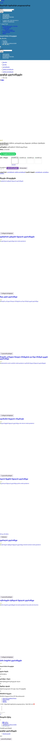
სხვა (5, 33)
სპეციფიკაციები (6, 733)
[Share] (1, 712)
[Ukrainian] (6, 38)
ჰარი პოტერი (6, 14)
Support (4, 700)
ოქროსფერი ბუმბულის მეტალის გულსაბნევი (17, 600)
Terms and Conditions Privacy (9, 698)
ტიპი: (4, 157)
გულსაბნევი (46, 172)
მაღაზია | (5, 40)
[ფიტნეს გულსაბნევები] (2, 80)
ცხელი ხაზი (7, 20)
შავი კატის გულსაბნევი (8, 297)
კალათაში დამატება (13, 168)
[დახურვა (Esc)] (0, 712)
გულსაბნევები (6, 15)
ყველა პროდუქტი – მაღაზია (10, 26)
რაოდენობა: (3, 167)
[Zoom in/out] (4, 712)
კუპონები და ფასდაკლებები (9, 43)
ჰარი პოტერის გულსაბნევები (11, 660)
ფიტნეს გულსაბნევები (20, 172)
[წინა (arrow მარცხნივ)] (0, 713)
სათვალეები (6, 18)
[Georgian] (3, 38)
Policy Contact (6, 699)
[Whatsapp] (0, 46)
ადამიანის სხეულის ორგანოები (12, 419)
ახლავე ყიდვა (23, 168)
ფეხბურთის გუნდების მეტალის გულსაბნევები (17, 237)
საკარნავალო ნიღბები (8, 17)
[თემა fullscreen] (3, 712)
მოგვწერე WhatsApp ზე (9, 154)
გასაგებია (13, 164)
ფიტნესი (2, 173)
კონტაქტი (5, 42)
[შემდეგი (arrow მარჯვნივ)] (1, 713)
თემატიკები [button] (6, 28)
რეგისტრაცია (11, 21)
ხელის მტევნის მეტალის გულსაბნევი (14, 479)
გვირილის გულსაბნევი (8, 540)
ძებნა (2, 12)
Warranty (5, 701)
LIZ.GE (1, 2)
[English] (1, 38)
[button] (14, 160)
